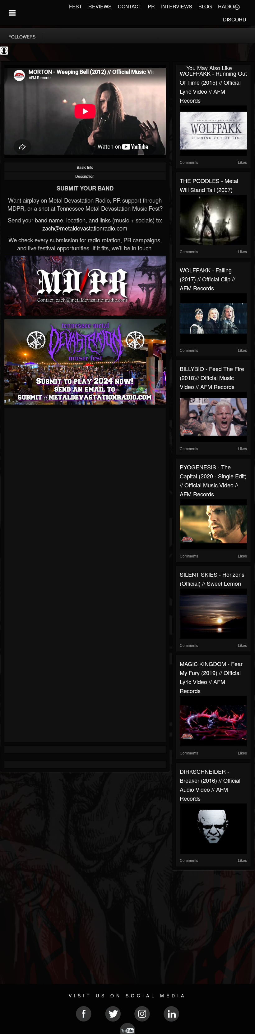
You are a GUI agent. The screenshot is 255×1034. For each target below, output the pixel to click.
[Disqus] (85, 494)
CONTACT (129, 6)
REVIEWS (100, 6)
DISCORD (234, 19)
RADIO (226, 6)
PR (151, 6)
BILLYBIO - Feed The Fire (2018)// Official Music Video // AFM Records (212, 378)
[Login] (237, 6)
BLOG (205, 6)
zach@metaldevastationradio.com (85, 228)
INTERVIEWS (176, 6)
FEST (75, 6)
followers (21, 37)
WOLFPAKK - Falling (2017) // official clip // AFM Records (207, 279)
